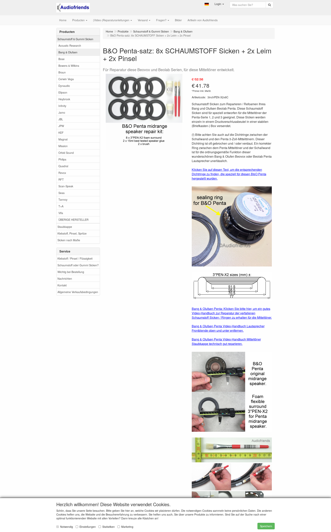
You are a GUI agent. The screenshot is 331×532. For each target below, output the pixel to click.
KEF (61, 132)
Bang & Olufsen (67, 52)
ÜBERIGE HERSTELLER (73, 220)
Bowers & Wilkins (68, 66)
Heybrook (64, 99)
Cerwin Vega (66, 79)
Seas (61, 193)
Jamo (61, 112)
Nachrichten (64, 278)
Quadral (63, 166)
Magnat (63, 139)
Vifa (60, 213)
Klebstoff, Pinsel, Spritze (72, 233)
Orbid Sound (66, 153)
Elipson (62, 92)
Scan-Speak (65, 186)
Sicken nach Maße (68, 240)
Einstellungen (87, 527)
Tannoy (62, 199)
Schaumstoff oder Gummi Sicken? (78, 265)
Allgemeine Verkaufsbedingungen (77, 292)
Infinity (62, 106)
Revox (62, 173)
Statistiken (108, 527)
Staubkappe (64, 227)
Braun (62, 72)
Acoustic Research (69, 45)
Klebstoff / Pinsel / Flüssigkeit (75, 258)
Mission (63, 146)
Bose (61, 59)
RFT (61, 179)
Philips (62, 159)
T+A (60, 206)
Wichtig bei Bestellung (70, 272)
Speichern (266, 526)
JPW (61, 126)
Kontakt (62, 285)
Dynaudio (64, 86)
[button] (207, 4)
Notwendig (66, 527)
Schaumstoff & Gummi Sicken (75, 39)
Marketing (127, 527)
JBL (60, 119)
